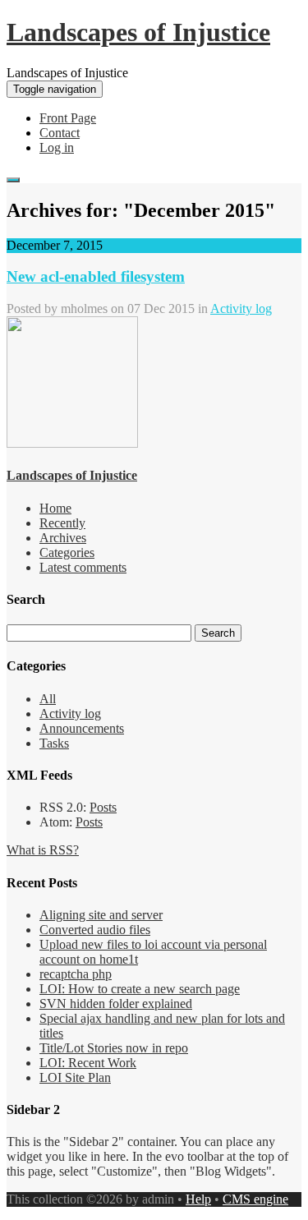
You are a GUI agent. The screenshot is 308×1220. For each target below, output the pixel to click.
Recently (62, 523)
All (47, 699)
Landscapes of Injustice (138, 32)
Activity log (241, 308)
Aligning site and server (101, 915)
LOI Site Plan (75, 1077)
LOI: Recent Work (87, 1063)
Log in (56, 147)
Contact (59, 133)
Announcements (81, 728)
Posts (103, 807)
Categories (66, 552)
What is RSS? (43, 850)
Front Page (67, 118)
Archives (62, 538)
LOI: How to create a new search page (139, 989)
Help (198, 1199)
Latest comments (82, 567)
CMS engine (255, 1199)
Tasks (54, 743)
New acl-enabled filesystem (96, 276)
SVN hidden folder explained (115, 1004)
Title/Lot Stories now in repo (113, 1048)
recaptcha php (75, 974)
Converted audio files (94, 930)
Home (55, 508)
